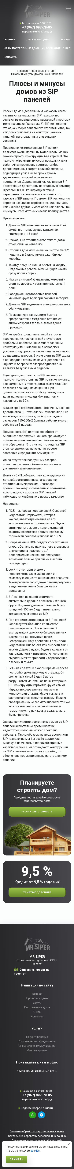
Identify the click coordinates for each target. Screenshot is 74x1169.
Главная (9, 39)
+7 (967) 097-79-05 (37, 27)
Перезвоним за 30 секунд (37, 31)
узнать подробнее (37, 892)
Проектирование (37, 1037)
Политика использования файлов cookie (37, 1140)
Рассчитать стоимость (37, 812)
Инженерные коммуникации (37, 1046)
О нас (66, 48)
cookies (35, 1150)
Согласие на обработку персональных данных (37, 1135)
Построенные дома (37, 1007)
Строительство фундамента (37, 1041)
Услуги (65, 39)
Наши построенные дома (21, 48)
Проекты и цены (38, 39)
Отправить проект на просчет (31, 971)
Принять (16, 1159)
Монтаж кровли (37, 1050)
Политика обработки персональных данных (37, 1131)
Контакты (10, 57)
